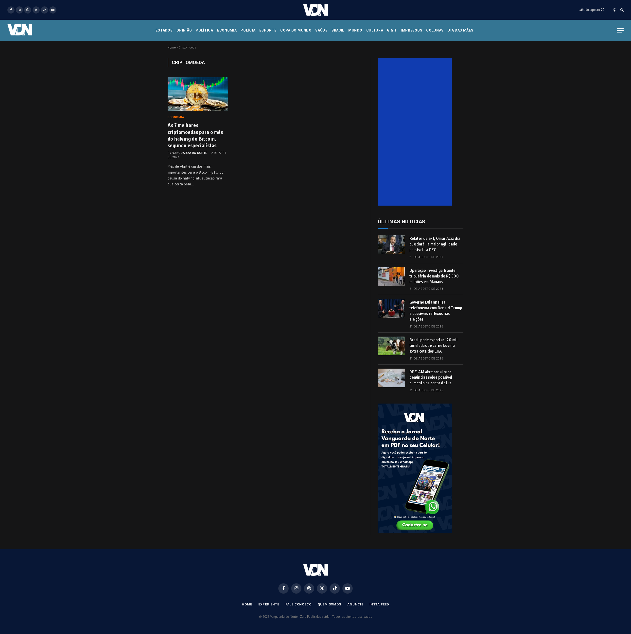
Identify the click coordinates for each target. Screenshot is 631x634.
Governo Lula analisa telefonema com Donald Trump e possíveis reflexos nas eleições (435, 311)
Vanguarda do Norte (189, 153)
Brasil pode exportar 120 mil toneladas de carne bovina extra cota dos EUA (433, 345)
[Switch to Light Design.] (614, 10)
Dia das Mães (460, 30)
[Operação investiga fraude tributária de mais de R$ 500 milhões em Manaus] (391, 276)
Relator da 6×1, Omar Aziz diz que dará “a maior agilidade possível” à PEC (434, 244)
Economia (227, 30)
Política (204, 30)
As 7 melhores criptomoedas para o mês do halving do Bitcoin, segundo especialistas (195, 135)
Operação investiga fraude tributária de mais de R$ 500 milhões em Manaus (434, 276)
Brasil (338, 30)
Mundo (355, 30)
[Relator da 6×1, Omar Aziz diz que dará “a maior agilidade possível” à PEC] (391, 244)
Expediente (268, 604)
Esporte (267, 30)
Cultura (374, 30)
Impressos (411, 30)
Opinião (184, 30)
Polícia (248, 30)
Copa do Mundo (295, 30)
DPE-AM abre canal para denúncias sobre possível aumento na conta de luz (430, 377)
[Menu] (620, 30)
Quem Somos (329, 604)
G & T (392, 30)
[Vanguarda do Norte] (315, 10)
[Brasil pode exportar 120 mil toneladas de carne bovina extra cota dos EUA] (391, 346)
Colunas (435, 30)
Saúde (321, 30)
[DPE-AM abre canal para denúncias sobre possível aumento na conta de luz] (391, 378)
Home (172, 47)
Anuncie (355, 604)
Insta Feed (379, 604)
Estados (164, 30)
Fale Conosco (298, 604)
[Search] (621, 10)
